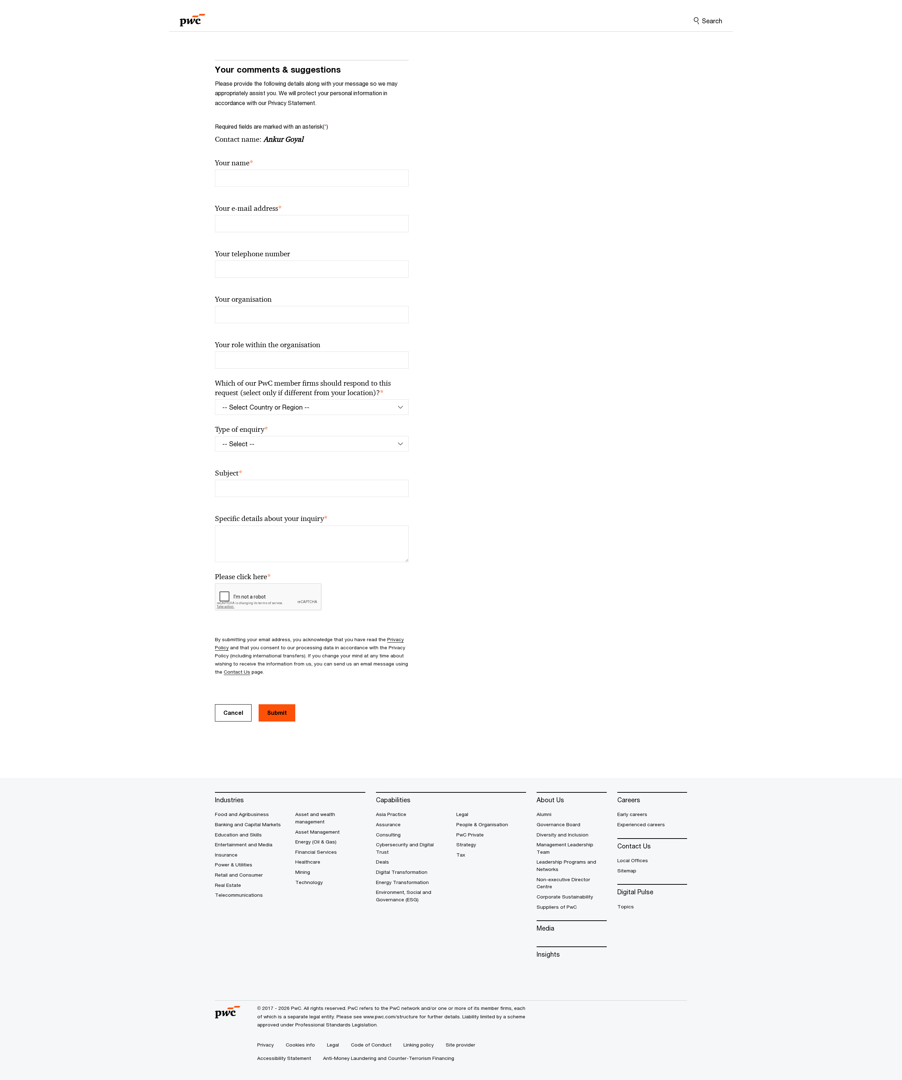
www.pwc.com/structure (390, 1016)
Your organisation (243, 299)
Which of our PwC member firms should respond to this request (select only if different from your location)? (303, 388)
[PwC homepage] (192, 17)
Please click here (243, 577)
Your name (234, 163)
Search (712, 21)
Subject (228, 473)
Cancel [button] (233, 712)
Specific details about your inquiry (271, 518)
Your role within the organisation (267, 344)
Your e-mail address (248, 208)
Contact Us (237, 672)
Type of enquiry (241, 429)
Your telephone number (252, 253)
